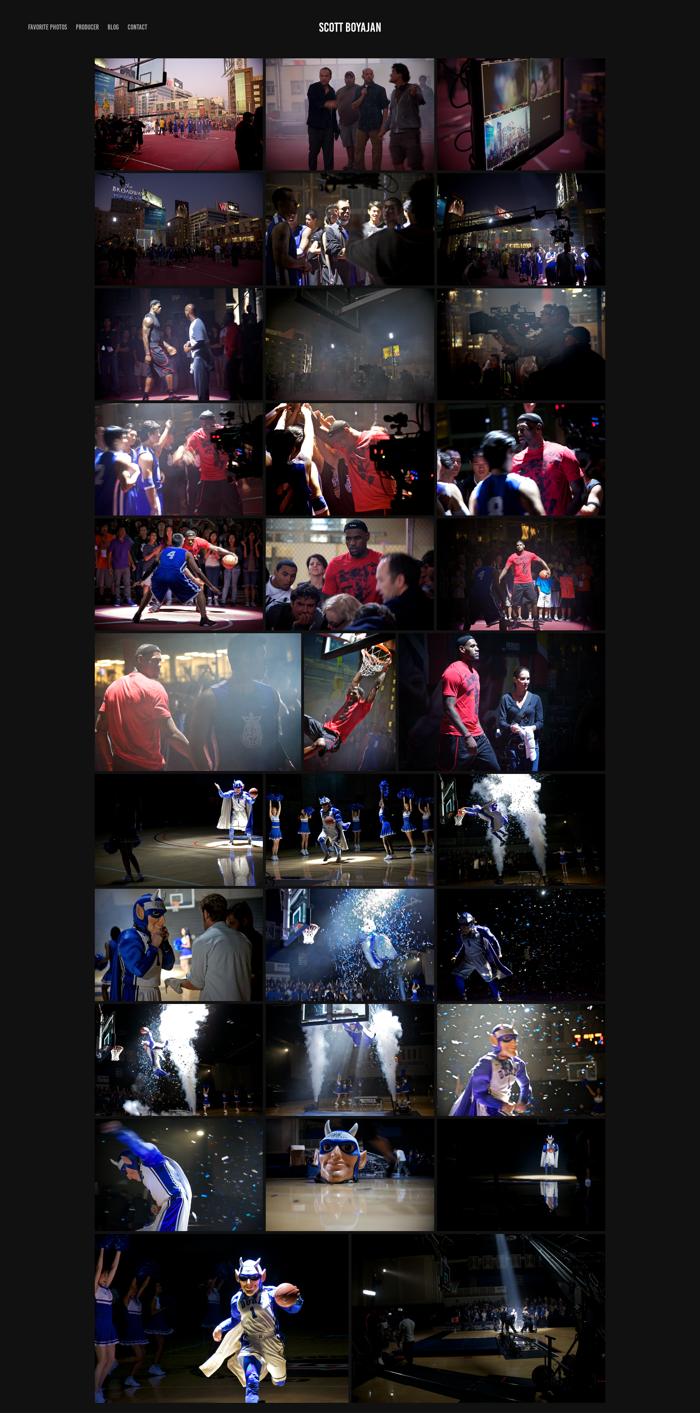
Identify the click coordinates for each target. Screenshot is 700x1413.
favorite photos (47, 27)
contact (137, 27)
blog (113, 27)
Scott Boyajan (350, 27)
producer (87, 27)
